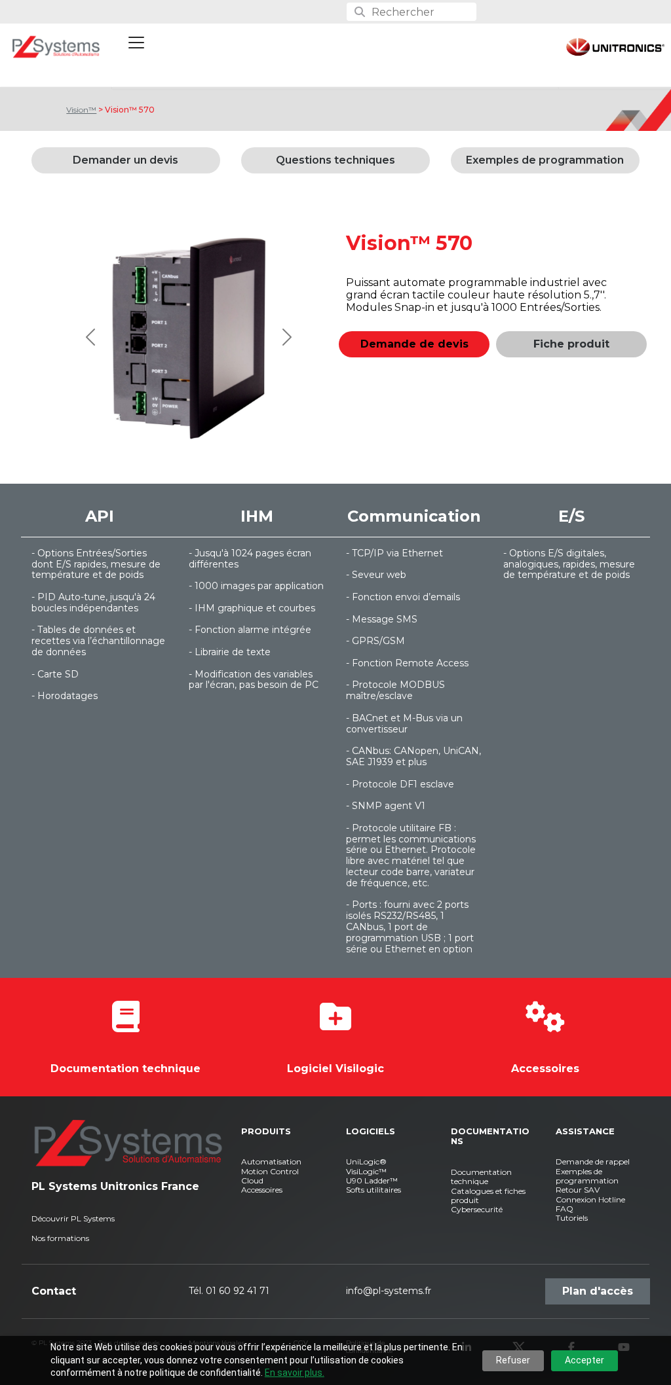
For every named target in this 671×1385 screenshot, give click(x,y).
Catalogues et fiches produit (488, 1195)
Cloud (252, 1180)
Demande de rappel (593, 1161)
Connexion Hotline (590, 1199)
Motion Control (270, 1171)
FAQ (564, 1209)
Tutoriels (572, 1218)
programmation (587, 1180)
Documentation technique (125, 1068)
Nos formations (60, 1238)
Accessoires (545, 1068)
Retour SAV (578, 1190)
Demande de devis (414, 344)
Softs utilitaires (373, 1190)
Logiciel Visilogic (335, 1068)
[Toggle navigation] (136, 42)
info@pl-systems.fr (388, 1291)
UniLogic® (366, 1161)
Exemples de (579, 1171)
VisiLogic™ (366, 1171)
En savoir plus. (294, 1372)
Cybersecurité (477, 1209)
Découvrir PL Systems (73, 1218)
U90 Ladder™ (372, 1180)
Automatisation (271, 1161)
